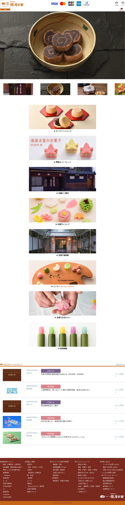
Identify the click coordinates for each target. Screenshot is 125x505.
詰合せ (92, 473)
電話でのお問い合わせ (110, 467)
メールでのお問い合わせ (111, 464)
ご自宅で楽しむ (83, 483)
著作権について (108, 486)
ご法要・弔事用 (95, 486)
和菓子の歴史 (64, 481)
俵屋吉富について (7, 462)
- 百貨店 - (29, 470)
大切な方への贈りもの (85, 481)
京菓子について (64, 224)
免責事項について (109, 489)
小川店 (40, 467)
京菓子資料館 (63, 255)
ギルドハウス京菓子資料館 (60, 462)
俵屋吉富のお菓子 (16, 467)
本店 (29, 467)
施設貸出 (56, 475)
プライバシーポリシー (110, 475)
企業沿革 (18, 464)
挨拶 (4, 464)
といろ (63, 286)
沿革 (60, 464)
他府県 (30, 478)
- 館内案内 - (55, 478)
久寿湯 (95, 470)
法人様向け (81, 489)
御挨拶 (55, 464)
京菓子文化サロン (63, 317)
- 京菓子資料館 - (31, 489)
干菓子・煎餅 (86, 470)
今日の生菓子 (7, 486)
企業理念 (10, 464)
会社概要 (6, 467)
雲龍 (79, 467)
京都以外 (38, 473)
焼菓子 (84, 467)
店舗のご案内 (63, 193)
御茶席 (42, 486)
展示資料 (56, 470)
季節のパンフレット (63, 162)
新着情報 (6, 473)
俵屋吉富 (6, 478)
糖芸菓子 (56, 481)
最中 (89, 467)
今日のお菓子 (7, 497)
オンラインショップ (63, 131)
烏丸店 (34, 467)
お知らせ (29, 373)
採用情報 (63, 348)
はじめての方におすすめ (86, 478)
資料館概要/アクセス (60, 467)
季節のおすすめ (83, 473)
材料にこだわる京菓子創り (12, 470)
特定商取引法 (107, 483)
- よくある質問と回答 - (108, 473)
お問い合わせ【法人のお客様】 (113, 470)
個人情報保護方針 (109, 481)
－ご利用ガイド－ (82, 492)
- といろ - (29, 481)
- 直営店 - (29, 464)
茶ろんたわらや (33, 486)
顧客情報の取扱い (109, 478)
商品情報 (29, 388)
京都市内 (31, 473)
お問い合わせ (105, 462)
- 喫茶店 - (29, 483)
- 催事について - (31, 492)
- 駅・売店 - (30, 475)
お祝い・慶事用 (83, 486)
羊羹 (79, 470)
